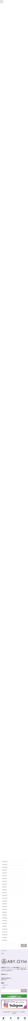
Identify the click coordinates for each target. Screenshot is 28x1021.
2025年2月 (4, 889)
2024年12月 (4, 895)
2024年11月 (4, 898)
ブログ (2, 953)
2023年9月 (4, 937)
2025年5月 (4, 881)
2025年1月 (4, 892)
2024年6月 (4, 912)
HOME (3, 1019)
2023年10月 (4, 934)
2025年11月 (4, 864)
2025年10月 (4, 867)
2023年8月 (4, 940)
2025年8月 (4, 873)
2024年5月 (4, 915)
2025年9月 (4, 870)
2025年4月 (4, 884)
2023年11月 (4, 932)
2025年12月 (4, 861)
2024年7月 (4, 909)
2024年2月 (4, 923)
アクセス (10, 1019)
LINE (25, 1019)
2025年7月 (4, 875)
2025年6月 (4, 878)
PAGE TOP (25, 1013)
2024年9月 (4, 904)
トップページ (4, 950)
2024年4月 (4, 918)
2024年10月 (4, 901)
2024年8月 (4, 906)
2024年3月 (4, 920)
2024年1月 (4, 926)
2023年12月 (4, 929)
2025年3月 (4, 887)
